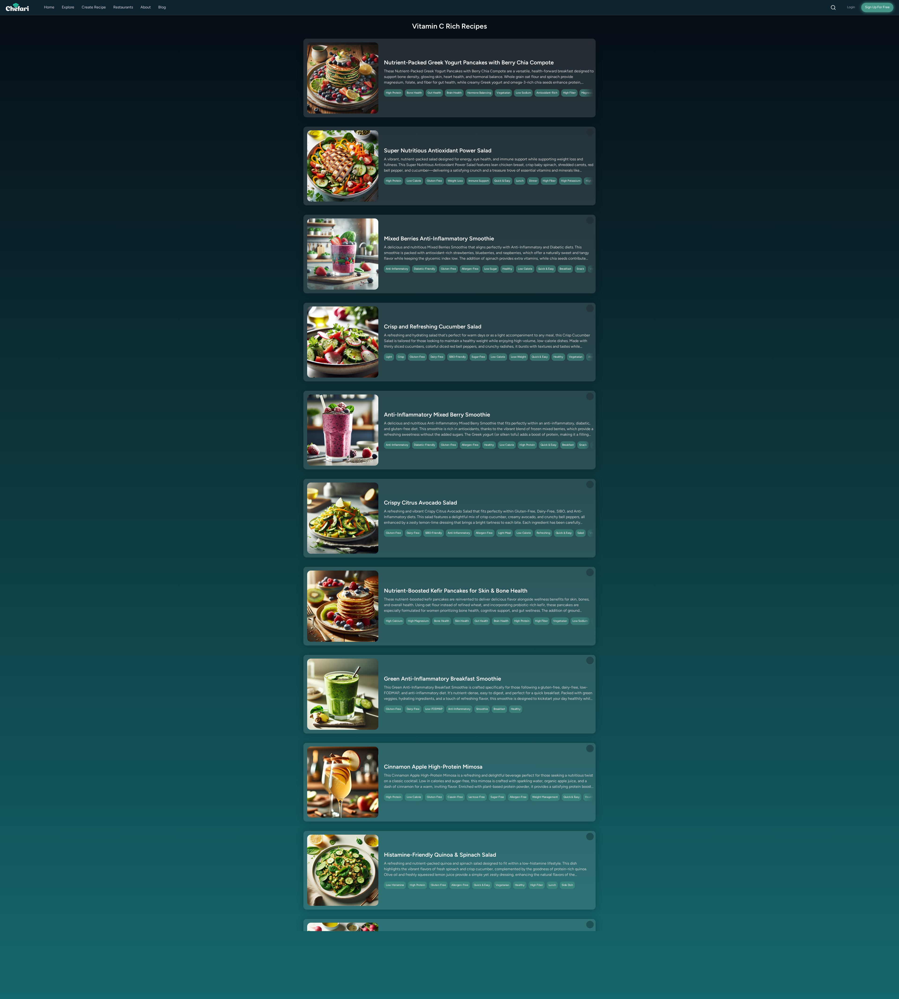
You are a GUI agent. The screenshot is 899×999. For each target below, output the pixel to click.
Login (851, 7)
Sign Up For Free (877, 7)
